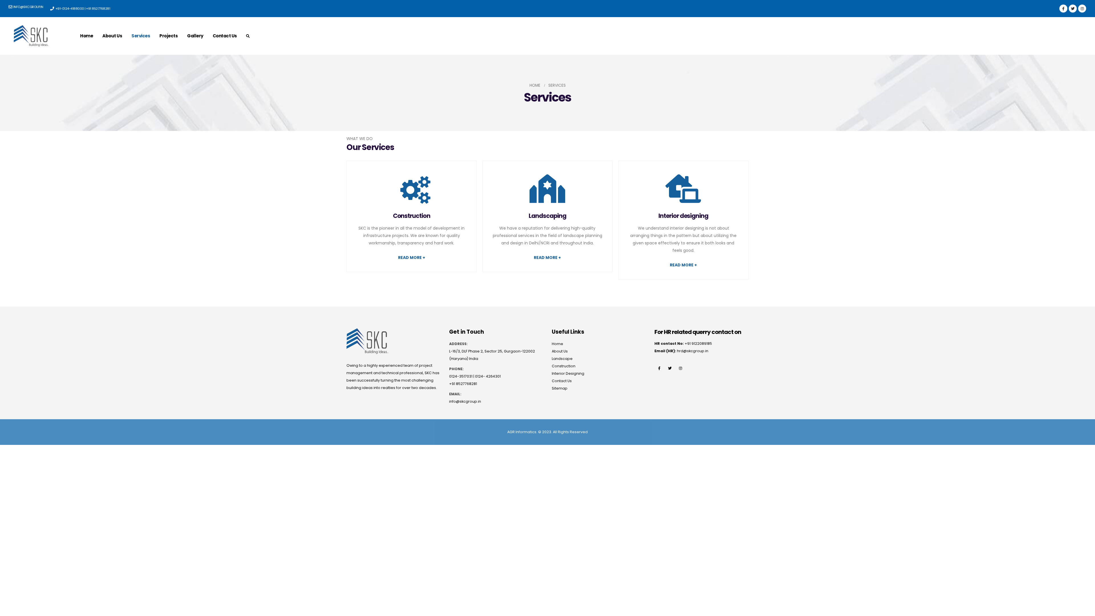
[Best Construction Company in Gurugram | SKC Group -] (31, 36)
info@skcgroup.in (465, 401)
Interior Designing (568, 373)
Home (86, 36)
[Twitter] (1073, 9)
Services (140, 36)
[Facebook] (1063, 9)
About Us (112, 36)
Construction (563, 366)
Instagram (680, 368)
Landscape (562, 358)
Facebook (659, 368)
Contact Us (225, 36)
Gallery (195, 36)
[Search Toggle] (248, 36)
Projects (168, 36)
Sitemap (559, 388)
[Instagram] (1082, 9)
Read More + (411, 257)
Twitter (670, 368)
